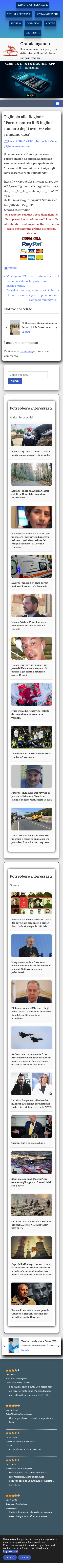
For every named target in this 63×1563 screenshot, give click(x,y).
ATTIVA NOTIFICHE (47, 14)
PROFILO (16, 23)
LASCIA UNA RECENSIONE (33, 4)
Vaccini (12, 267)
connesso (26, 351)
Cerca (15, 380)
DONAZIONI (33, 23)
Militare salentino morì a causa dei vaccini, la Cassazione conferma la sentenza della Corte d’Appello (40, 325)
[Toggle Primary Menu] (57, 103)
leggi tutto (43, 1394)
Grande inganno (48, 141)
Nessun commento (19, 146)
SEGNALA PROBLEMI (19, 14)
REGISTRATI (33, 32)
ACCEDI (50, 23)
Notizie (24, 1349)
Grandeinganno (35, 43)
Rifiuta (25, 1557)
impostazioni (10, 1551)
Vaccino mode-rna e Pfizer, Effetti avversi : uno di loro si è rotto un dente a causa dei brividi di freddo (39, 1343)
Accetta (10, 1557)
